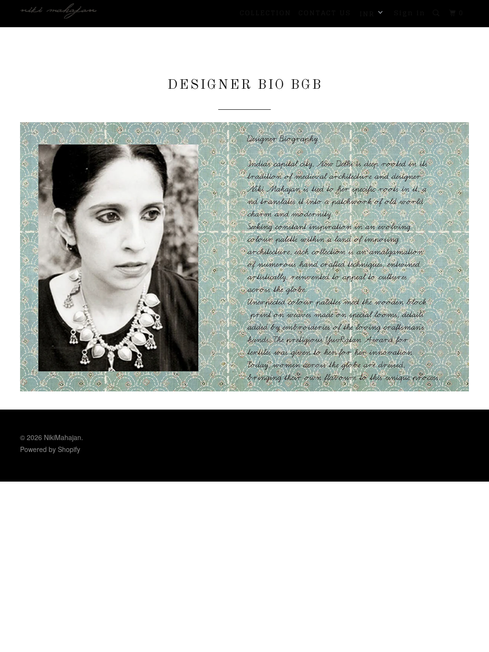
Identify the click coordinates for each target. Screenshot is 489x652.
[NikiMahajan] (58, 11)
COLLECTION (265, 13)
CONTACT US (324, 13)
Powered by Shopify (50, 449)
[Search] (437, 13)
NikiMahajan (62, 437)
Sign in (409, 13)
